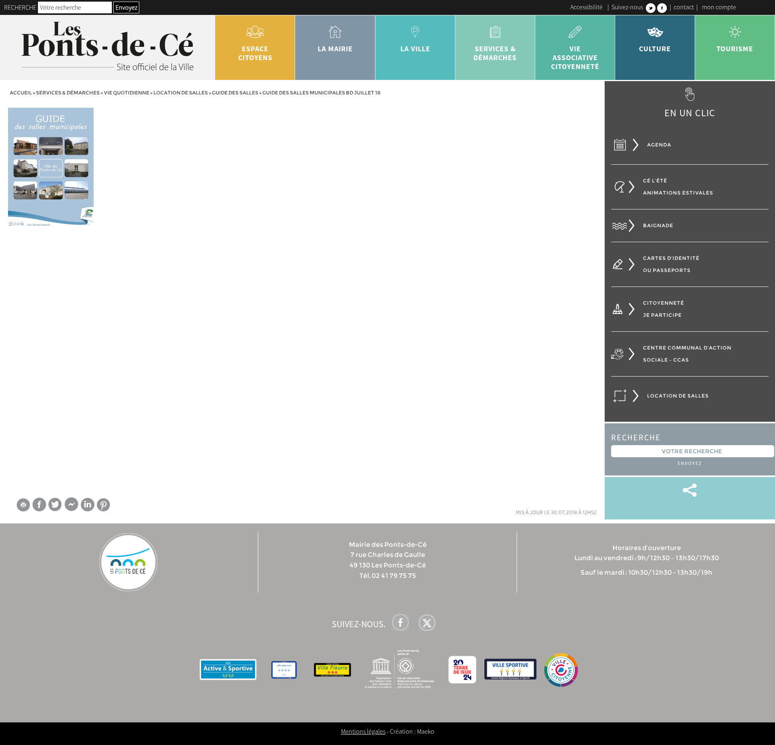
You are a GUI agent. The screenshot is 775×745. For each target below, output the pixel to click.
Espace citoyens (255, 53)
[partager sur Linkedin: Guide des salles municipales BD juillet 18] (87, 504)
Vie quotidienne (126, 93)
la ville (415, 48)
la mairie (335, 48)
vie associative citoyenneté (575, 57)
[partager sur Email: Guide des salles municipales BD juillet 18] (23, 506)
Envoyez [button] (126, 7)
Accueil (21, 93)
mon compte (719, 7)
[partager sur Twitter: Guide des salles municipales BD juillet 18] (55, 504)
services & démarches (495, 53)
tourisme (734, 48)
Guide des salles (235, 93)
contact (684, 7)
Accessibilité (586, 7)
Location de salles (180, 93)
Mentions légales (363, 731)
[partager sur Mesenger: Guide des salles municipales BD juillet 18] (71, 506)
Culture (655, 48)
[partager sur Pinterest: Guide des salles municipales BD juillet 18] (104, 504)
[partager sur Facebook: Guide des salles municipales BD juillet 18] (39, 504)
